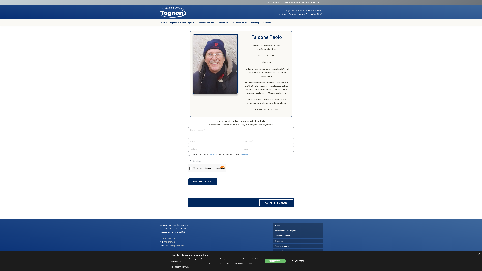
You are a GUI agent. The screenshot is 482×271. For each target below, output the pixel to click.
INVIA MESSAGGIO (202, 181)
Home (277, 225)
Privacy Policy (213, 154)
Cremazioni (279, 241)
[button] (216, 267)
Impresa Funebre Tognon (285, 230)
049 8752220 (169, 238)
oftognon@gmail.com (175, 245)
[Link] (173, 12)
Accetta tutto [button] (275, 261)
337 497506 (169, 242)
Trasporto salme (282, 246)
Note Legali (243, 154)
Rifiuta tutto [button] (298, 261)
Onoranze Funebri (282, 236)
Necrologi (279, 251)
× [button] (479, 254)
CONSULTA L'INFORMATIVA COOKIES (239, 264)
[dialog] (241, 261)
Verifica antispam (196, 161)
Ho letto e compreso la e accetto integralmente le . (219, 154)
